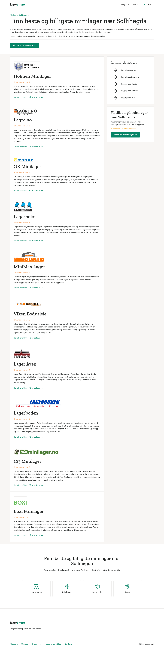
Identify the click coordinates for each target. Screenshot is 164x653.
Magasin (125, 4)
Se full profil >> (20, 97)
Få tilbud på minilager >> (24, 45)
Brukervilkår (37, 644)
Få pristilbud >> (36, 97)
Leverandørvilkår (53, 644)
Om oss (135, 4)
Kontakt (68, 644)
